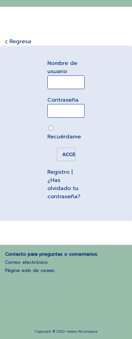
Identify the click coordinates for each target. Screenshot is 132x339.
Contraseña (63, 100)
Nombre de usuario (62, 67)
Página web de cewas (29, 270)
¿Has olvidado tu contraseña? (64, 188)
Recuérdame (64, 137)
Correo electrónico (26, 262)
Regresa (20, 41)
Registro (58, 172)
